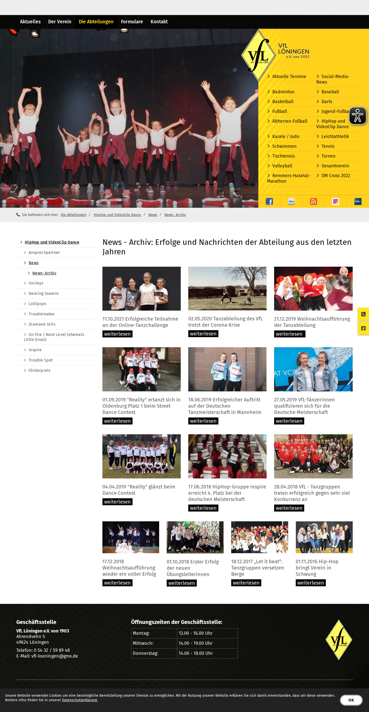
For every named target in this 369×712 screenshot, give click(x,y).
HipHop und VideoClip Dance (332, 124)
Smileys (36, 283)
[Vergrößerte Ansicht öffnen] (141, 289)
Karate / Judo (285, 136)
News (152, 215)
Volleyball (282, 166)
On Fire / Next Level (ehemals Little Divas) (54, 337)
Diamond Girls (42, 324)
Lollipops (37, 303)
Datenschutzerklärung (79, 700)
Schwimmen (284, 146)
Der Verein (59, 22)
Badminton (283, 92)
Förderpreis (39, 370)
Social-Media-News (333, 79)
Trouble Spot (41, 360)
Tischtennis (283, 156)
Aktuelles (30, 22)
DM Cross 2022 (336, 175)
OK (351, 700)
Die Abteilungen (96, 22)
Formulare (132, 22)
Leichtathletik (335, 136)
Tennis (328, 146)
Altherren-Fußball (289, 121)
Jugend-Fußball (337, 111)
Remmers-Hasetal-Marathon (288, 178)
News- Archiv (175, 215)
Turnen (328, 156)
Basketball (282, 101)
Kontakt (159, 22)
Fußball (279, 111)
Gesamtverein (335, 166)
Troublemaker (42, 314)
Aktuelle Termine (289, 76)
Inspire (35, 349)
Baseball (330, 92)
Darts (327, 101)
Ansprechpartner (44, 252)
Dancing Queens (43, 293)
